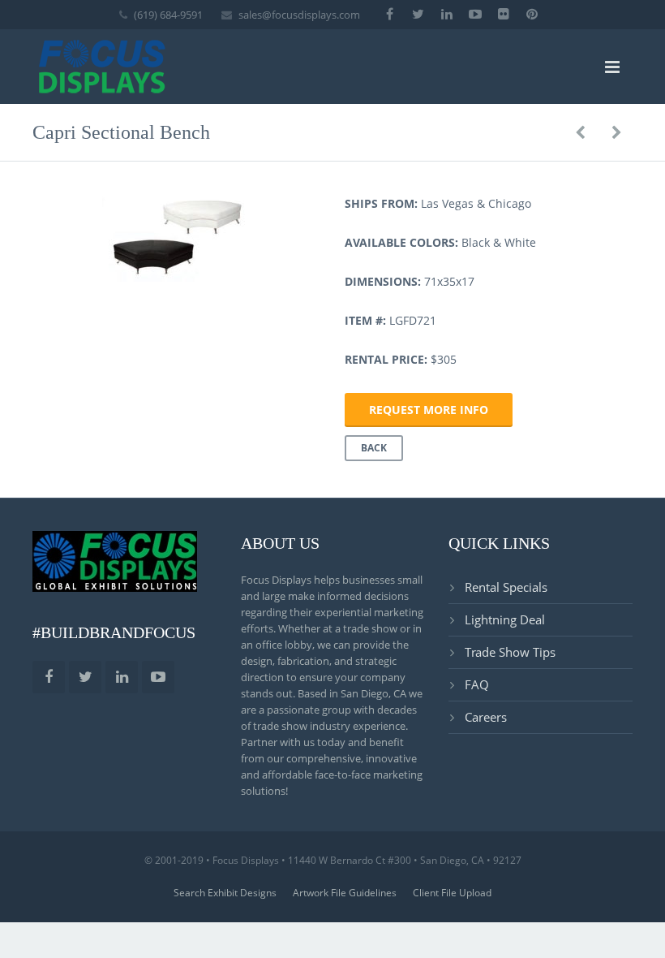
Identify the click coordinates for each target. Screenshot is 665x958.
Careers (486, 717)
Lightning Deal (505, 619)
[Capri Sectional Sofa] (616, 132)
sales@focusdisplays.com (299, 14)
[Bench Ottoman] (580, 132)
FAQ (477, 684)
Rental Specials (506, 587)
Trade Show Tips (510, 652)
